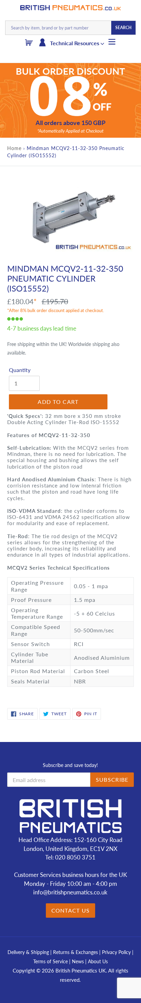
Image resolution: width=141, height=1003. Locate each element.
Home (14, 148)
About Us (98, 961)
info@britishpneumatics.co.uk (70, 892)
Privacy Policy (117, 952)
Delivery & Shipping (28, 952)
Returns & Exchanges (75, 952)
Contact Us (70, 910)
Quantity (19, 370)
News (78, 961)
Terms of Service (51, 961)
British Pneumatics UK (80, 970)
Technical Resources (75, 43)
